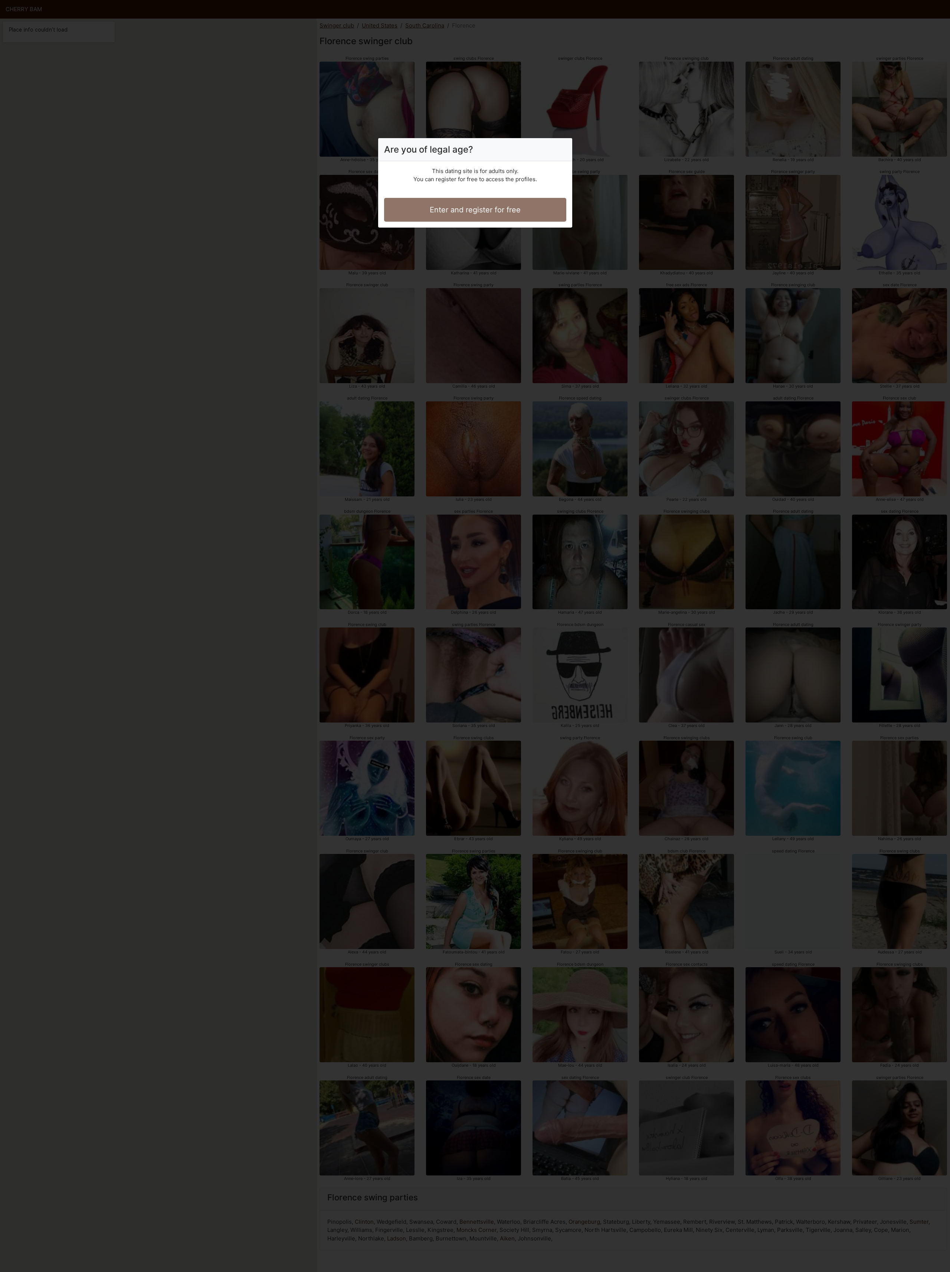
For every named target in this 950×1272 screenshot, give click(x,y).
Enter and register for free (475, 209)
